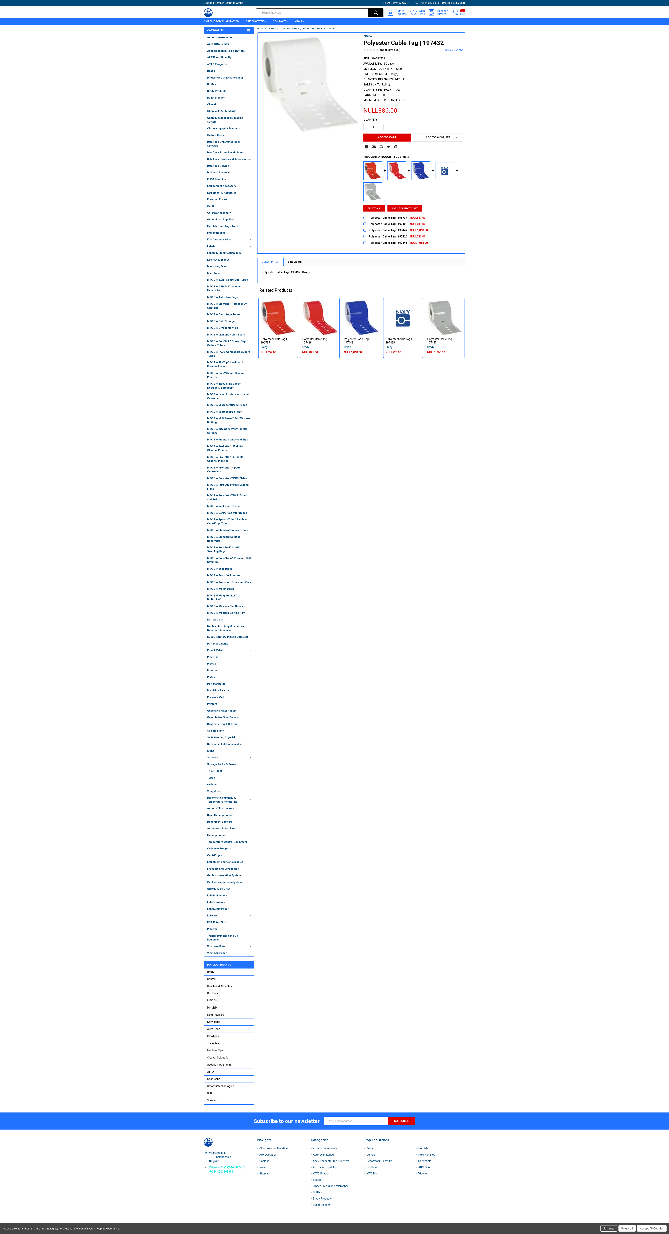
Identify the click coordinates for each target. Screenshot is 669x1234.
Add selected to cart (405, 208)
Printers (212, 703)
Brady (210, 972)
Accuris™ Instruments (220, 808)
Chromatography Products (223, 128)
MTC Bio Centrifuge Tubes (223, 314)
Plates (211, 677)
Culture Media (216, 135)
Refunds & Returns (367, 1221)
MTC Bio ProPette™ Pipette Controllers (224, 469)
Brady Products (216, 91)
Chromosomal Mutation (221, 21)
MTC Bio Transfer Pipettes (223, 575)
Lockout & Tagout (218, 259)
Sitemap (264, 1173)
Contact (279, 21)
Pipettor (212, 670)
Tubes (211, 777)
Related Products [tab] (275, 290)
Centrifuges (214, 855)
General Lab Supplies (220, 219)
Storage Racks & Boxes (221, 764)
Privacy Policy (432, 1221)
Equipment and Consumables (225, 862)
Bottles (211, 84)
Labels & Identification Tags (224, 253)
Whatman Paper (217, 953)
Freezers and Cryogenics (223, 868)
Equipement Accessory (221, 186)
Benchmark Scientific (220, 986)
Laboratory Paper (218, 909)
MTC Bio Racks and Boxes (223, 506)
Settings (608, 1228)
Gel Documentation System (224, 875)
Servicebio (213, 1022)
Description (270, 261)
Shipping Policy (301, 1221)
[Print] (381, 147)
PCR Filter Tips (216, 922)
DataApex (213, 1036)
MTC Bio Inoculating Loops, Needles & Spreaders (224, 385)
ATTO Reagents (217, 64)
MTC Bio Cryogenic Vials (222, 327)
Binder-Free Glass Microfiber (225, 77)
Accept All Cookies (652, 1228)
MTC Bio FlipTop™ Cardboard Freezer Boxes (225, 364)
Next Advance (215, 1014)
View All (212, 1100)
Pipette (211, 663)
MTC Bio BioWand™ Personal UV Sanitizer (227, 305)
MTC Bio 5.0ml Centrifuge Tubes (227, 279)
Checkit (212, 104)
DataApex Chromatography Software (223, 143)
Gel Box (212, 206)
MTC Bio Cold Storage (221, 321)
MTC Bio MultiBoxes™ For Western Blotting (228, 420)
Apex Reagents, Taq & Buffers (226, 50)
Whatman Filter (216, 946)
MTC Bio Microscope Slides (224, 411)
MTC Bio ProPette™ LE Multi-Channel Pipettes (225, 448)
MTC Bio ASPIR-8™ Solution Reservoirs (224, 288)
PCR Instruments (217, 643)
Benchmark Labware (219, 821)
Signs (210, 750)
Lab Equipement (217, 895)
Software (212, 757)
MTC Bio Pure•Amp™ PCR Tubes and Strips (227, 497)
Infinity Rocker (216, 233)
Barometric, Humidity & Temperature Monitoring (222, 799)
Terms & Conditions (236, 1221)
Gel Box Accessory (219, 212)
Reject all (627, 1228)
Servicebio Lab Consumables (225, 744)
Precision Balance (218, 690)
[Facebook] (366, 147)
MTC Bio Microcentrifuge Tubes (227, 405)
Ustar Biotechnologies (220, 1086)
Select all (374, 208)
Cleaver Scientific (217, 1057)
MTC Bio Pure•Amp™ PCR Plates (227, 478)
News (298, 21)
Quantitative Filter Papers (222, 717)
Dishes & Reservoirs (219, 172)
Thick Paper (214, 770)
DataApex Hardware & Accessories (229, 159)
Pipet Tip (212, 657)
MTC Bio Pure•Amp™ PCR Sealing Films (228, 486)
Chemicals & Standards (221, 111)
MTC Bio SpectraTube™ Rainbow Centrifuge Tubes (227, 521)
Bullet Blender (216, 97)
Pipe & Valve (215, 650)
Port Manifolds (216, 683)
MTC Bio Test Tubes (219, 568)
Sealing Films (215, 730)
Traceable (213, 1043)
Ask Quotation (256, 21)
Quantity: (370, 119)
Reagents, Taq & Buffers (222, 724)
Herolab (212, 1007)
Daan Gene (213, 1079)
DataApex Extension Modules (225, 152)
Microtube (213, 273)
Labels (211, 246)
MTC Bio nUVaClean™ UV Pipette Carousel (227, 431)
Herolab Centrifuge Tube (222, 226)
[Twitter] (388, 147)
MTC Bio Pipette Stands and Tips (227, 439)
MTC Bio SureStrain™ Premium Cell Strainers (229, 560)
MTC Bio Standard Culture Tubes (227, 530)
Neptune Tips (215, 1050)
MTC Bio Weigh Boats (220, 588)
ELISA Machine (216, 179)
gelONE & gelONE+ (218, 888)
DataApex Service (218, 165)
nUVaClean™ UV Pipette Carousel (227, 636)
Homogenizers (216, 835)
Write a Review (454, 49)
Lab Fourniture (216, 902)
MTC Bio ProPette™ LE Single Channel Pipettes (225, 459)
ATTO (210, 1071)
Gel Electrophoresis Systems (225, 882)
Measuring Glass (217, 266)
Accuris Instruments (219, 37)
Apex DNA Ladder (218, 44)
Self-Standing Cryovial (221, 737)
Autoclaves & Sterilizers (222, 828)
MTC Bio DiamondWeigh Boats (226, 334)
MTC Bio (212, 1000)
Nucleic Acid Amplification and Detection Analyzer (226, 628)
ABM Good (213, 1029)
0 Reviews (295, 261)
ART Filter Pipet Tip (219, 57)
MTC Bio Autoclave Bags (222, 297)
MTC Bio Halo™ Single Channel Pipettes (226, 375)
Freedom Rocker (217, 199)
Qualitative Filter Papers (222, 710)
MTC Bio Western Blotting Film (226, 612)
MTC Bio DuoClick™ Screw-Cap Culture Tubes (226, 343)
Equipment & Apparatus (221, 192)
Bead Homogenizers (219, 815)
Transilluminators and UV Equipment (222, 937)
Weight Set (214, 791)
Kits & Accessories (219, 239)
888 (209, 1093)
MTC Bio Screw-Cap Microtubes (227, 512)
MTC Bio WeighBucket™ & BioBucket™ (223, 597)
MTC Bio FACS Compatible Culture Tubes (228, 353)
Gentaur (211, 979)
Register (401, 14)
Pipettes (212, 929)
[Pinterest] (396, 147)
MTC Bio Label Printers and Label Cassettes (228, 396)
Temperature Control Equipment (227, 842)
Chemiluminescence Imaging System (225, 119)
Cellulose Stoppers (219, 848)
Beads (211, 70)
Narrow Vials (215, 619)
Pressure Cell (215, 697)
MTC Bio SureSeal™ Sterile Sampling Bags (223, 549)
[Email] (374, 147)
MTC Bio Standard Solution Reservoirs (224, 538)
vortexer (212, 784)
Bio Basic (213, 993)
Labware (212, 915)
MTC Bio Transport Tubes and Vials (229, 582)
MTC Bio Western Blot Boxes (225, 606)
